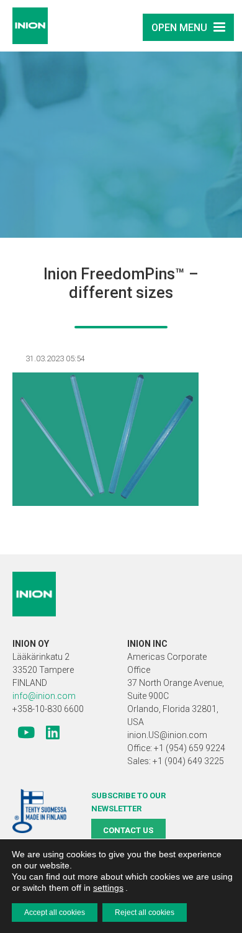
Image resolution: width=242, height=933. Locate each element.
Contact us (128, 830)
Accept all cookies (54, 912)
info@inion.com (44, 696)
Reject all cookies (144, 912)
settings (108, 888)
